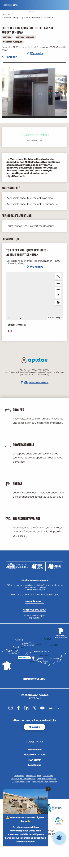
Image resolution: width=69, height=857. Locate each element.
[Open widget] (59, 837)
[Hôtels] (30, 12)
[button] (48, 12)
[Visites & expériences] (35, 12)
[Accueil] (27, 12)
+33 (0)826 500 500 (33, 609)
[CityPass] (32, 12)
